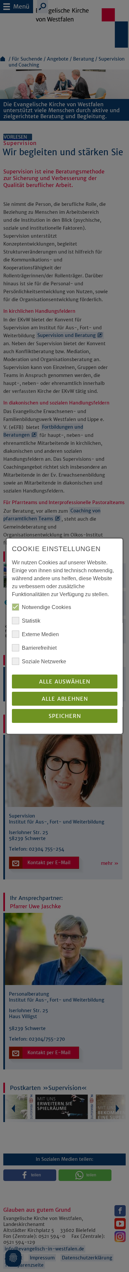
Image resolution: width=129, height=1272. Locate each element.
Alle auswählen (64, 681)
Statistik (31, 621)
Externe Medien (40, 634)
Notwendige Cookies (46, 607)
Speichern (64, 716)
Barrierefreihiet (39, 648)
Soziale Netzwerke (44, 661)
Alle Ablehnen (64, 698)
